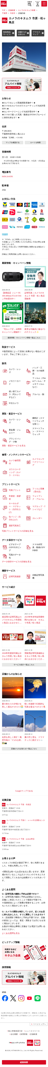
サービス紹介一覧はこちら (24, 665)
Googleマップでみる (24, 791)
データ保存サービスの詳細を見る (17, 562)
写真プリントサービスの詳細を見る (17, 531)
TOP (3, 10)
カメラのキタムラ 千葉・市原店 (18, 804)
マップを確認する (13, 142)
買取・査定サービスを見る (14, 446)
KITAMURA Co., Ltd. (19, 1050)
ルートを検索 (35, 142)
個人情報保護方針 (15, 1031)
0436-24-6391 (7, 176)
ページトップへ (39, 1024)
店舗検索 (29, 1)
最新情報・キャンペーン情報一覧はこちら (24, 338)
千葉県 (4, 13)
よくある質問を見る (11, 933)
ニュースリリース (32, 1031)
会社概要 (14, 1034)
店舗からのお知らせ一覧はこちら (24, 749)
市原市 (12, 13)
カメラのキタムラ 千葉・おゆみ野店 (20, 839)
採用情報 (24, 1034)
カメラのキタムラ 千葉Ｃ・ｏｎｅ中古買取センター (25, 821)
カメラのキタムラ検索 (26, 10)
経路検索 (24, 1062)
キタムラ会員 (37, 2)
